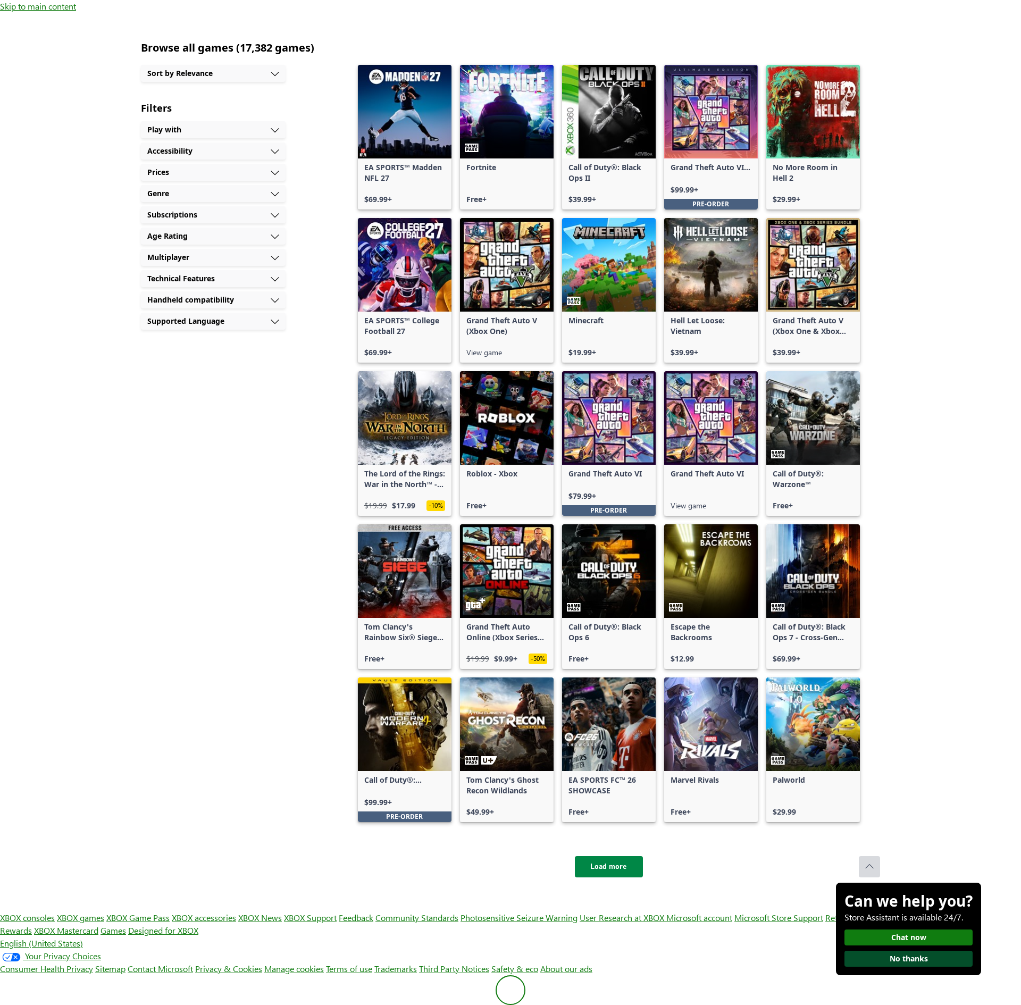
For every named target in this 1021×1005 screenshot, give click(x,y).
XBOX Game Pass (138, 917)
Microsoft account (699, 917)
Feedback (356, 917)
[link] (404, 137)
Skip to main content (38, 6)
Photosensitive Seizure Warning (519, 917)
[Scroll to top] (869, 866)
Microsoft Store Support (778, 917)
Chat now (908, 937)
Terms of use (349, 968)
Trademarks (395, 968)
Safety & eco (514, 968)
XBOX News (260, 917)
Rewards (16, 930)
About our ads (566, 968)
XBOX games (80, 917)
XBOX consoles (27, 917)
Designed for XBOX (163, 930)
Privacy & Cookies (228, 968)
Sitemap (110, 968)
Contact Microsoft (160, 968)
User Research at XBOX (623, 917)
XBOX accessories (204, 917)
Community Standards (416, 917)
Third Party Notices (454, 968)
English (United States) (41, 943)
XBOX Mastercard (66, 930)
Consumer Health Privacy (46, 968)
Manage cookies (294, 968)
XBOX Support (310, 917)
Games (113, 930)
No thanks (909, 958)
